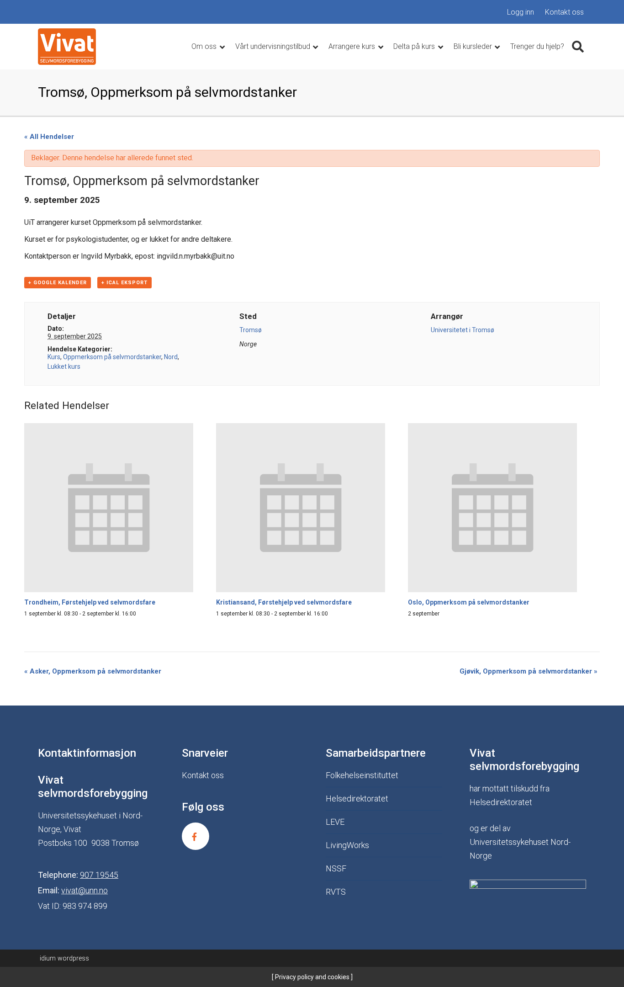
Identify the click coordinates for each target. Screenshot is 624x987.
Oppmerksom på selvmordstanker (112, 357)
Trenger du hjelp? (537, 46)
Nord (171, 357)
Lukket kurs (64, 366)
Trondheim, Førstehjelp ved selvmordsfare (89, 602)
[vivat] (67, 46)
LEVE (335, 822)
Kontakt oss (564, 12)
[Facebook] (195, 836)
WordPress (64, 958)
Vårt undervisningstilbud (273, 46)
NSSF (336, 868)
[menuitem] (520, 12)
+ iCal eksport (124, 283)
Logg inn (520, 12)
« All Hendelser (49, 137)
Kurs (54, 357)
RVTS (336, 892)
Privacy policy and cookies (311, 977)
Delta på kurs (415, 46)
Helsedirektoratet (357, 798)
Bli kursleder (474, 46)
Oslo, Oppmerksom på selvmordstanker (468, 602)
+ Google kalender (57, 283)
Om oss (204, 46)
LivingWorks (347, 845)
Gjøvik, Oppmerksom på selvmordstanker (529, 671)
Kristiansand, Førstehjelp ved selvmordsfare (284, 602)
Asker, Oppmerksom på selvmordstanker (92, 671)
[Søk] (578, 46)
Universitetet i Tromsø (462, 330)
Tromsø (250, 330)
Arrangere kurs (352, 46)
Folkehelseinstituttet (362, 775)
